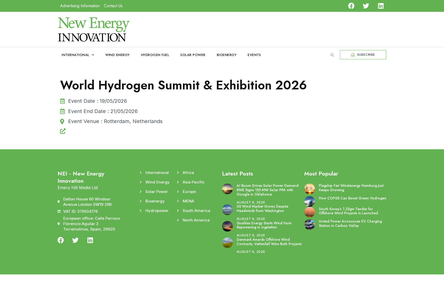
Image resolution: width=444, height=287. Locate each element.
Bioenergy (227, 54)
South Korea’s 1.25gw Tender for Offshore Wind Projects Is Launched (348, 211)
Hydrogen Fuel (155, 54)
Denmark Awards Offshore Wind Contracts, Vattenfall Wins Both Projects (269, 241)
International (75, 54)
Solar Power (193, 54)
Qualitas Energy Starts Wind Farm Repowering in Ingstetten (264, 225)
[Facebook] (351, 6)
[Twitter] (366, 6)
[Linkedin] (380, 6)
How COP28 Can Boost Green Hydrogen (352, 198)
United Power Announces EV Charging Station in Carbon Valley (350, 223)
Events (254, 54)
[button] (332, 55)
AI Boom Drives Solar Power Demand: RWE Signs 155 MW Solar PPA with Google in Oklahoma (268, 190)
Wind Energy (117, 54)
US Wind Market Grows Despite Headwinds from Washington (262, 208)
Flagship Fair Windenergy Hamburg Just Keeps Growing (351, 187)
